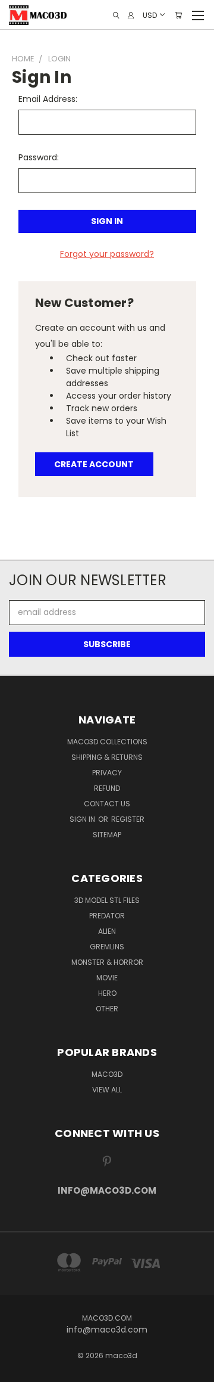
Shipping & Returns (107, 757)
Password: (38, 157)
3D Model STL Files (107, 900)
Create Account (94, 464)
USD (150, 15)
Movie (107, 978)
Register (127, 819)
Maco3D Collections (107, 742)
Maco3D (107, 1074)
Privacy (107, 773)
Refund (107, 788)
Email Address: (47, 99)
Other (107, 1009)
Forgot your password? (107, 254)
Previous (18, 1370)
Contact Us (107, 804)
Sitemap (107, 835)
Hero (107, 993)
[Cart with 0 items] (178, 15)
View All (107, 1090)
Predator (107, 916)
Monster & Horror (107, 962)
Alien (107, 931)
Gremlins (107, 947)
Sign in (83, 819)
